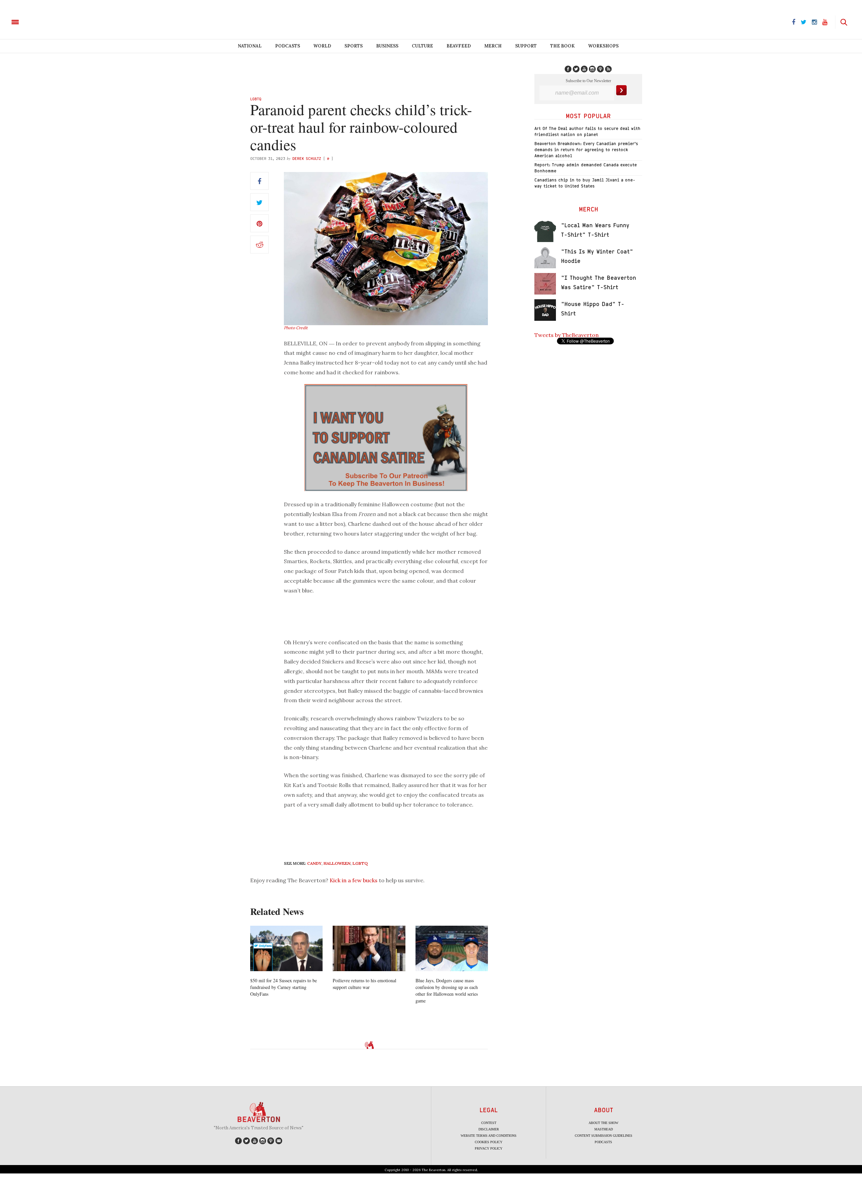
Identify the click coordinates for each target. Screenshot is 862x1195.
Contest (488, 1123)
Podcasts (287, 46)
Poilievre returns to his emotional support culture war (364, 983)
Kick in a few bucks (353, 880)
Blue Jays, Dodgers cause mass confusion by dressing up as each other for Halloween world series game (447, 990)
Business (387, 46)
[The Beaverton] (38, 21)
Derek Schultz (306, 158)
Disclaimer (488, 1129)
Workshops (603, 46)
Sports (353, 46)
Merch (493, 46)
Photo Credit (296, 327)
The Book (562, 46)
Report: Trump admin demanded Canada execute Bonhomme (585, 167)
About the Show (603, 1123)
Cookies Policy (488, 1142)
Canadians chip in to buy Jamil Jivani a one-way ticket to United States (584, 183)
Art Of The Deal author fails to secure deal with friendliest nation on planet (587, 131)
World (322, 46)
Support (526, 46)
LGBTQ (255, 99)
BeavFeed (458, 46)
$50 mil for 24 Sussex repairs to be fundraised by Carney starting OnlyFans (283, 987)
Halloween (337, 863)
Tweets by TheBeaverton (566, 335)
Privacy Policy (488, 1148)
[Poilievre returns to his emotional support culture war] (369, 948)
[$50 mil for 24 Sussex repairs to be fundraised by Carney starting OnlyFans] (286, 948)
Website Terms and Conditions (489, 1135)
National (250, 46)
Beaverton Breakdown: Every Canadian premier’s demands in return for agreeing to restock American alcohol (586, 149)
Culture (422, 46)
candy (314, 863)
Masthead (603, 1129)
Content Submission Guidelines (603, 1135)
